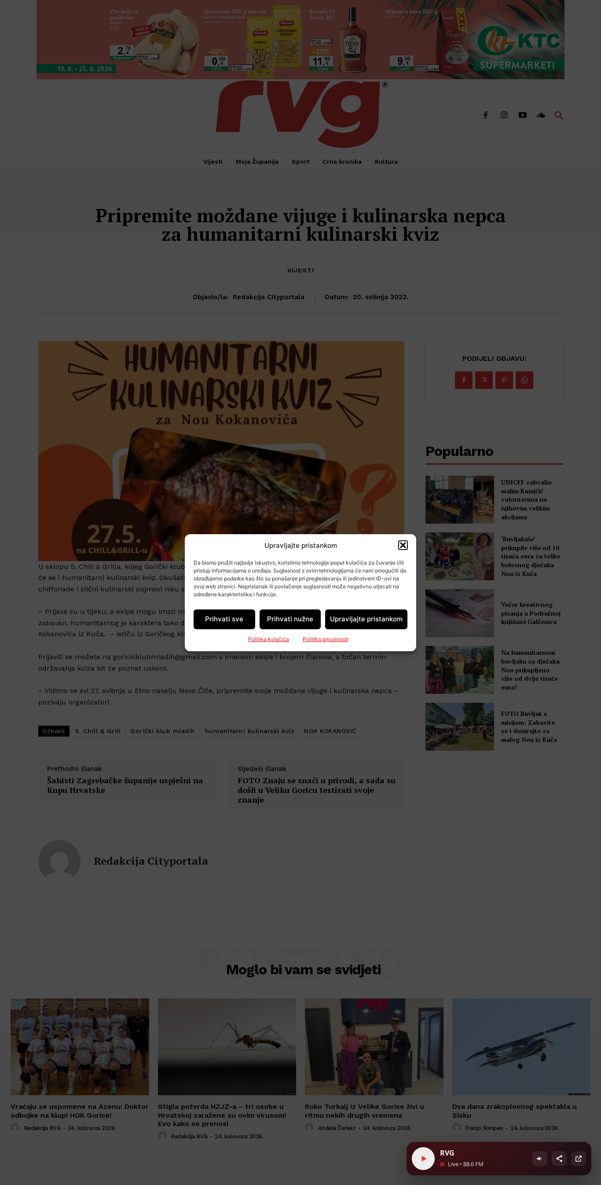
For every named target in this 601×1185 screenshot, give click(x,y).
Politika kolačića (268, 639)
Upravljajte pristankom (366, 619)
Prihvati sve (224, 619)
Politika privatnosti (325, 639)
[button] (403, 545)
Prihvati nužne (290, 619)
